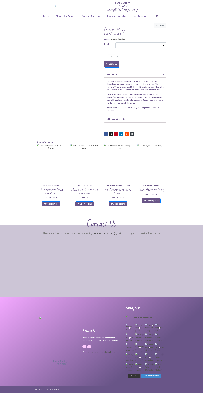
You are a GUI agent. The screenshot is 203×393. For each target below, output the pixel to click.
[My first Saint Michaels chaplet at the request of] (149, 367)
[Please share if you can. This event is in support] (130, 367)
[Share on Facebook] (106, 134)
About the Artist (65, 16)
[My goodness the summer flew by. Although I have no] (159, 328)
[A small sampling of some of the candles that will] (149, 347)
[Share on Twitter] (111, 134)
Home (45, 16)
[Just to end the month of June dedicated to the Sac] (139, 357)
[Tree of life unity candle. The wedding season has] (139, 367)
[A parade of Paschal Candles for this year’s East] (130, 337)
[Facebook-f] (84, 346)
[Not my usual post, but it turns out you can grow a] (130, 357)
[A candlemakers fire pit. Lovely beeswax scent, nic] (159, 347)
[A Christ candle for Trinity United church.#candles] (149, 328)
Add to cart (113, 64)
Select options (52, 204)
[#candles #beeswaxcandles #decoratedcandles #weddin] (130, 328)
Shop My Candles (117, 16)
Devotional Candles (118, 39)
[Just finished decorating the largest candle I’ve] (149, 337)
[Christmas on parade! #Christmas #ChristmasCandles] (139, 347)
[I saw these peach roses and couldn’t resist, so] (139, 328)
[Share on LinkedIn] (121, 134)
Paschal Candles (90, 16)
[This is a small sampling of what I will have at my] (149, 357)
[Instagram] (89, 346)
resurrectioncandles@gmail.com (109, 233)
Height (107, 44)
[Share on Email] (132, 134)
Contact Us (140, 16)
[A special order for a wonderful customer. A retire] (130, 347)
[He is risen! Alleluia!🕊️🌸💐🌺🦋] (159, 367)
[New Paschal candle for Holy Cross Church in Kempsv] (139, 337)
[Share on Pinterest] (116, 134)
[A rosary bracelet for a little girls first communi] (159, 357)
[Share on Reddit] (127, 134)
